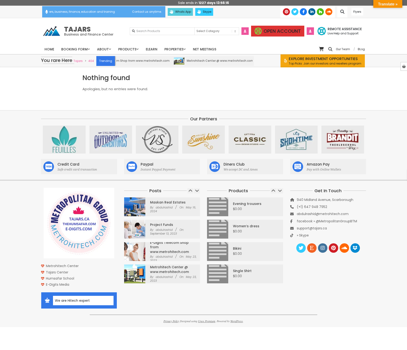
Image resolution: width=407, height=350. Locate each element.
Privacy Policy (171, 321)
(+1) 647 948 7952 (312, 206)
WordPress (236, 321)
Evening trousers (247, 203)
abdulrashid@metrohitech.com (323, 214)
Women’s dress (246, 226)
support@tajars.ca (312, 228)
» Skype (303, 235)
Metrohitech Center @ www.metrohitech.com (209, 61)
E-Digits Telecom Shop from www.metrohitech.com (121, 61)
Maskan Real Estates (168, 202)
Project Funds (161, 224)
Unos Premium (206, 321)
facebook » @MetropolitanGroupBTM (327, 221)
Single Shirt (242, 271)
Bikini (237, 248)
